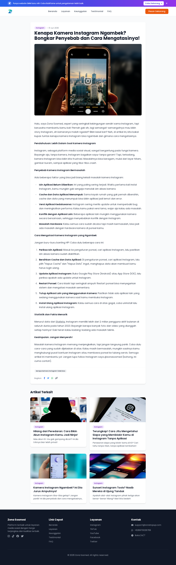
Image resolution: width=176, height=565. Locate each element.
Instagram (95, 525)
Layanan (65, 11)
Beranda (52, 11)
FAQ (109, 11)
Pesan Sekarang (156, 11)
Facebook (95, 537)
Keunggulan (80, 11)
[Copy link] (56, 378)
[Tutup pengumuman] (166, 3)
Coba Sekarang (152, 3)
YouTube (94, 533)
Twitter (93, 541)
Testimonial (97, 11)
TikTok (93, 529)
